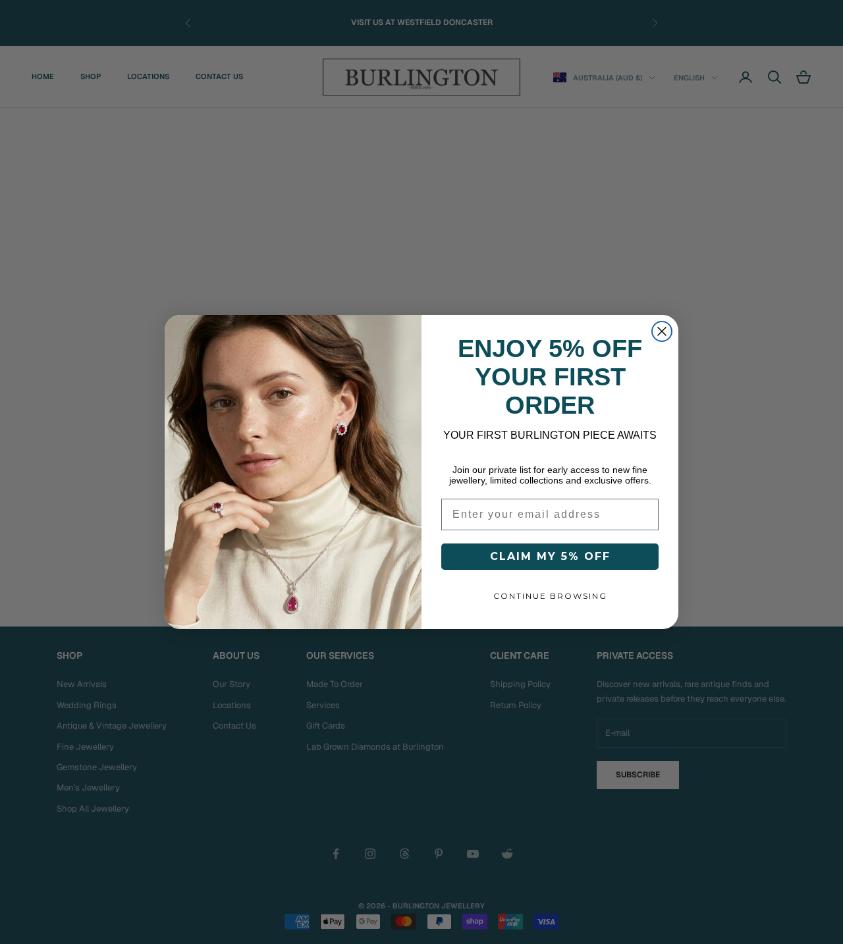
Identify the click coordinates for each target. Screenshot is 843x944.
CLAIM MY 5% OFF (550, 556)
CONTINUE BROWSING (550, 596)
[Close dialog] (662, 331)
